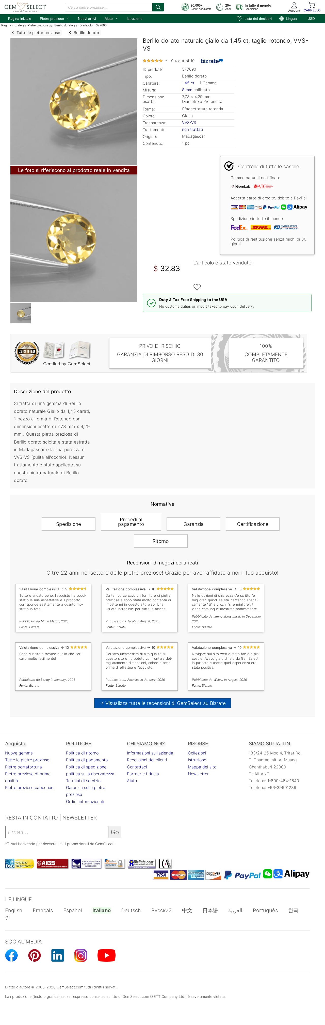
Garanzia (194, 524)
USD (311, 19)
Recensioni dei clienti (147, 759)
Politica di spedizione (86, 766)
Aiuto (111, 18)
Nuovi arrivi (87, 19)
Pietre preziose (54, 18)
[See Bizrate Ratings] (212, 61)
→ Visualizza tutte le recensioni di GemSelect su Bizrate (162, 703)
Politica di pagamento (87, 759)
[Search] (158, 7)
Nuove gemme (19, 752)
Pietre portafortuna (23, 766)
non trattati (192, 129)
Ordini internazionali (85, 801)
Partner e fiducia (143, 773)
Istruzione (134, 19)
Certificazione (252, 524)
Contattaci (137, 766)
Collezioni (197, 752)
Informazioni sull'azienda (150, 752)
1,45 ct (189, 83)
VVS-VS (189, 122)
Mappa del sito (202, 766)
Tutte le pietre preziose (27, 759)
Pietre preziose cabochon (29, 787)
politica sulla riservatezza (90, 773)
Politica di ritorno (82, 752)
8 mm (187, 89)
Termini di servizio (83, 780)
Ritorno (161, 541)
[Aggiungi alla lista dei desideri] (197, 287)
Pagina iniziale (19, 19)
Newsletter (198, 773)
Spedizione (68, 524)
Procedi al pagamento (131, 521)
